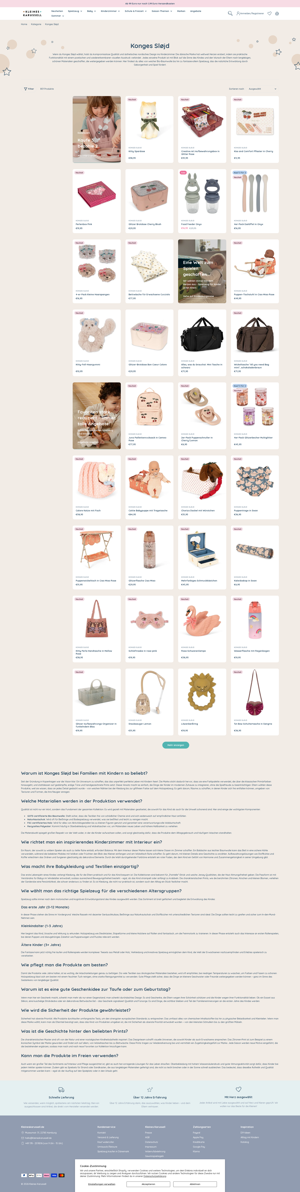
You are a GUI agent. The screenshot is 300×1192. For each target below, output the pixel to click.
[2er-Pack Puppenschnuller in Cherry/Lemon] (202, 406)
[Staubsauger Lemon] (149, 693)
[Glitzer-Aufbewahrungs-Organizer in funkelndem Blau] (97, 693)
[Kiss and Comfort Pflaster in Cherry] (255, 120)
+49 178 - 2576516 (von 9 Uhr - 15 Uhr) (44, 1143)
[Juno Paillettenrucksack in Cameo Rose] (149, 406)
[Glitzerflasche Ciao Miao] (149, 550)
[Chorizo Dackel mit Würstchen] (202, 479)
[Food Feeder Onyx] (202, 193)
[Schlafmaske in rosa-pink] (149, 620)
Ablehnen (195, 1184)
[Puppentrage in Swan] (255, 479)
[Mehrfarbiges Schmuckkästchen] (202, 550)
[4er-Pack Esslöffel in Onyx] (255, 193)
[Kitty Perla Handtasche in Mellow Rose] (97, 620)
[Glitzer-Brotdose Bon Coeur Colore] (149, 334)
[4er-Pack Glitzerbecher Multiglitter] (255, 406)
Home (24, 24)
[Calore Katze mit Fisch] (97, 479)
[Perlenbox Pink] (97, 193)
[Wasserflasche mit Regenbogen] (255, 620)
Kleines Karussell (37, 1184)
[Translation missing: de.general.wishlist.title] (269, 13)
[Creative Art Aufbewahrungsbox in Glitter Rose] (202, 120)
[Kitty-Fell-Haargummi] (97, 334)
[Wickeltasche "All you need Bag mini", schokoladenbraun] (255, 334)
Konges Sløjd (135, 148)
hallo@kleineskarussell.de (38, 1138)
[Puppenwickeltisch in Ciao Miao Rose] (97, 550)
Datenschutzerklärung (155, 1176)
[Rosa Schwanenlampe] (202, 620)
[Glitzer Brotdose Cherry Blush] (149, 193)
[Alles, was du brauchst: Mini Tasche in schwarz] (202, 334)
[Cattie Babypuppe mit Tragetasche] (149, 479)
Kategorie (36, 24)
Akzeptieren (148, 1184)
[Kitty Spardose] (149, 120)
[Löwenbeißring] (202, 693)
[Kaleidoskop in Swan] (255, 550)
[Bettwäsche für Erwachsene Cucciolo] (149, 263)
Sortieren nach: (236, 88)
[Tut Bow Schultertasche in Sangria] (255, 693)
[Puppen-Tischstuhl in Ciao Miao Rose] (255, 263)
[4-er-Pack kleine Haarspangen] (97, 263)
